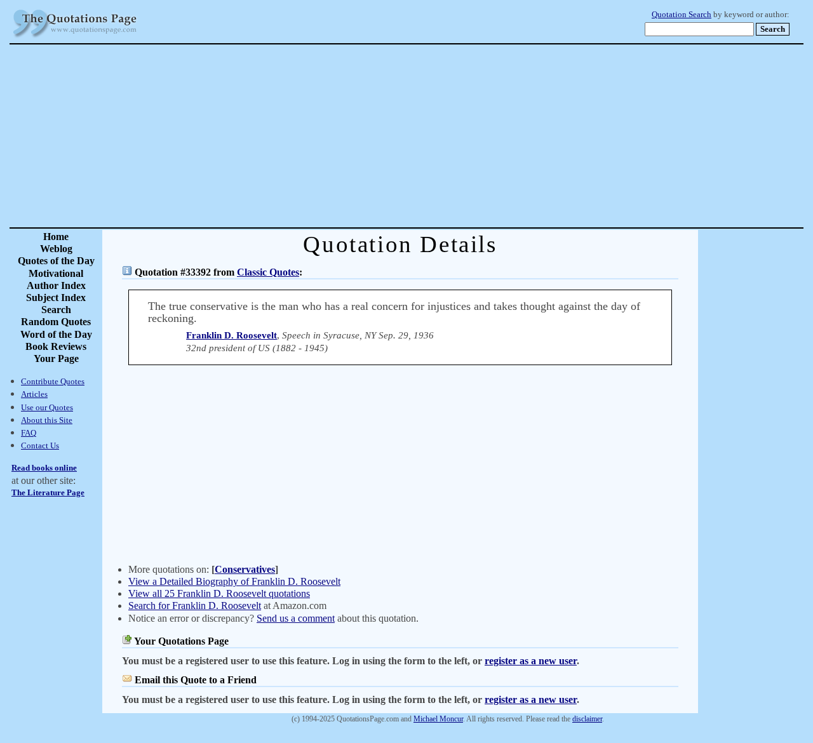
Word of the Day (56, 334)
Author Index (56, 285)
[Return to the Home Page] (74, 37)
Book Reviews (55, 346)
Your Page (56, 358)
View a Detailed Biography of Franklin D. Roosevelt (234, 581)
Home (56, 236)
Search (56, 309)
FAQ (28, 433)
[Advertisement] (451, 136)
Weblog (56, 248)
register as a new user (531, 660)
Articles (34, 394)
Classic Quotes (268, 272)
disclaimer (587, 718)
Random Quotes (56, 321)
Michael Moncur (438, 718)
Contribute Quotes (52, 381)
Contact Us (40, 445)
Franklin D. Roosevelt (231, 335)
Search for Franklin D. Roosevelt (194, 605)
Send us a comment (296, 618)
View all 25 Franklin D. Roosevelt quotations (219, 593)
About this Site (46, 420)
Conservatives (245, 569)
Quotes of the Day (56, 260)
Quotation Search (681, 14)
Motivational (56, 273)
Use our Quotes (47, 407)
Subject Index (56, 297)
